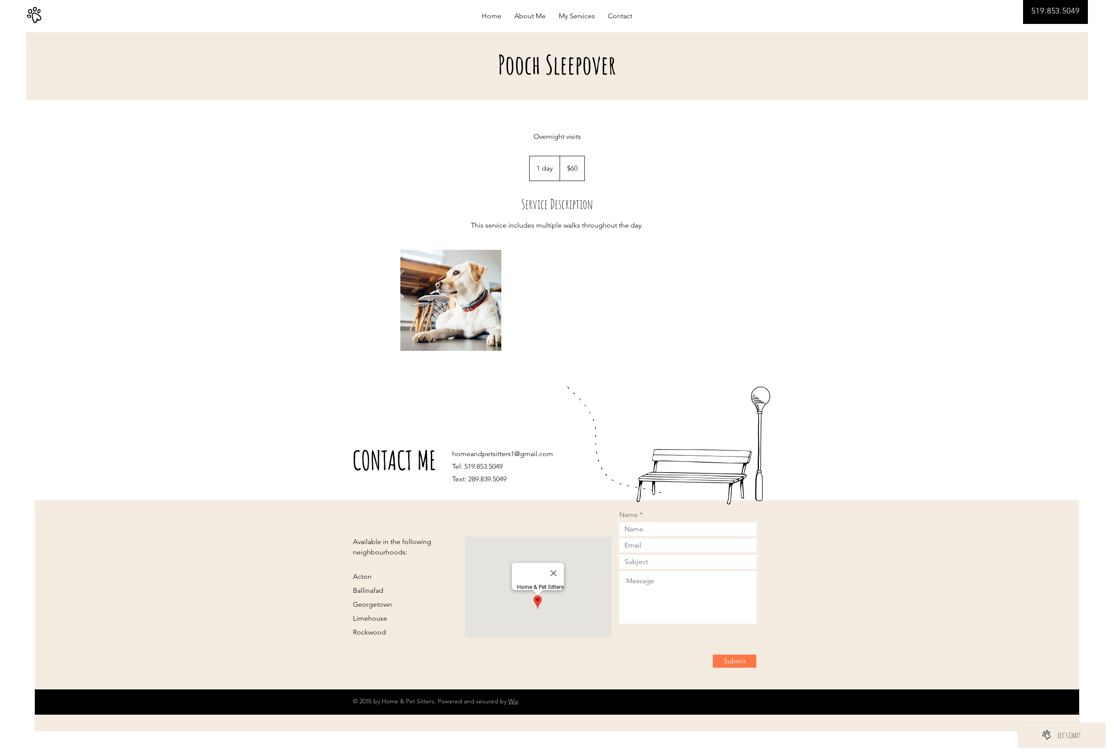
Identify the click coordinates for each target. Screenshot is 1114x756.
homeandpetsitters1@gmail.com (502, 454)
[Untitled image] (450, 300)
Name (628, 514)
